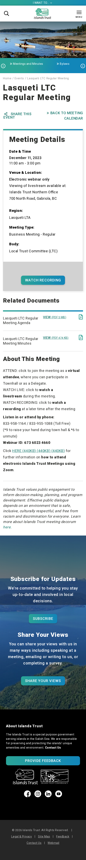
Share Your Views (43, 681)
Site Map (44, 836)
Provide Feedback (43, 761)
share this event (17, 115)
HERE (38, 451)
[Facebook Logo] (27, 796)
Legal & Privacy (21, 836)
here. (7, 527)
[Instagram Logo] (37, 796)
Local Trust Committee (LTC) (33, 251)
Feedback (62, 836)
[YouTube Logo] (58, 796)
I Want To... (42, 2)
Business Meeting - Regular (32, 234)
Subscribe (43, 618)
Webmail (53, 842)
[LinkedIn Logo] (48, 796)
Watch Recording (43, 280)
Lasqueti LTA (19, 217)
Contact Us (53, 747)
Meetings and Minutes (28, 63)
